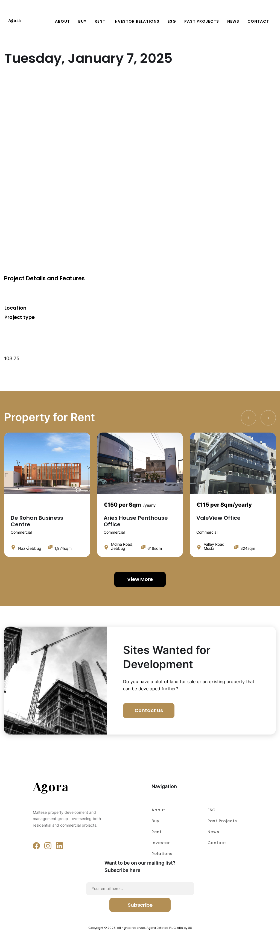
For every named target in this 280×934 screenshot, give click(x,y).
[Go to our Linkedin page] (59, 845)
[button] (268, 11)
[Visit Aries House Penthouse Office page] (140, 463)
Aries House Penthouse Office (136, 521)
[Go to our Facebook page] (36, 845)
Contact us (149, 710)
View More (140, 579)
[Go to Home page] (14, 21)
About (62, 21)
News (233, 21)
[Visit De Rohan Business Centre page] (47, 463)
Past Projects (201, 21)
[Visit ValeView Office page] (233, 463)
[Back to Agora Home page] (72, 789)
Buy (82, 21)
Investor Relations (136, 21)
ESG (172, 21)
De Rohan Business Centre (37, 521)
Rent (100, 21)
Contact (217, 842)
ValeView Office (218, 518)
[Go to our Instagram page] (47, 845)
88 (190, 928)
